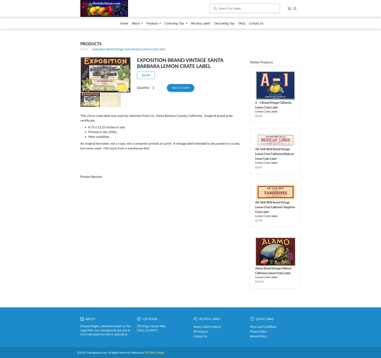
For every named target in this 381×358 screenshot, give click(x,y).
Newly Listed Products (207, 326)
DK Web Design (154, 352)
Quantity (143, 87)
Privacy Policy (258, 331)
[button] (137, 24)
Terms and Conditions (263, 326)
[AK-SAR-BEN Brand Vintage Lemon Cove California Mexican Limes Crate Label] (275, 140)
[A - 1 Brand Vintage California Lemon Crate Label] (275, 85)
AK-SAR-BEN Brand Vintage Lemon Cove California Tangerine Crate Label (275, 207)
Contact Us (200, 336)
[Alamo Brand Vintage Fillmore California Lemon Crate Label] (275, 252)
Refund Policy (258, 336)
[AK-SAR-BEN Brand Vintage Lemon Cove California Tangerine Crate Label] (275, 192)
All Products (200, 331)
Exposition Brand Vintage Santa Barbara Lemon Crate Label (129, 49)
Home (84, 49)
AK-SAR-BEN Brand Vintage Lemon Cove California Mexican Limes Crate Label (274, 153)
